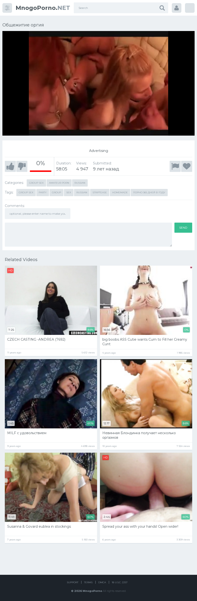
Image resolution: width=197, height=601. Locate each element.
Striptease (99, 192)
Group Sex (26, 192)
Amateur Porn (59, 182)
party (43, 192)
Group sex (36, 182)
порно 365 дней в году (149, 192)
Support (72, 582)
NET (43, 8)
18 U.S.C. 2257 (120, 582)
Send (183, 227)
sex (68, 192)
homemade (120, 192)
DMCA (102, 582)
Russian (79, 182)
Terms (88, 582)
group (56, 192)
